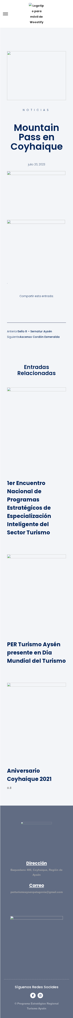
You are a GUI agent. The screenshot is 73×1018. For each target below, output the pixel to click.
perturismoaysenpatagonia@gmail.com (37, 892)
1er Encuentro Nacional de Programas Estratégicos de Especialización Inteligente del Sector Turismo (29, 507)
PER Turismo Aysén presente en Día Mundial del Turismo (36, 653)
